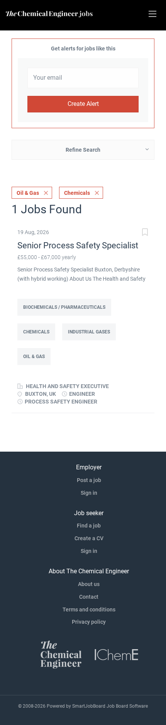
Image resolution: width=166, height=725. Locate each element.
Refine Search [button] (83, 150)
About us (89, 584)
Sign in (89, 493)
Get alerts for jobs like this (83, 48)
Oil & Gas (28, 193)
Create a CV (89, 538)
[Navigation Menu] (152, 13)
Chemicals (77, 193)
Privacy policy (89, 622)
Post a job (89, 480)
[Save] (145, 233)
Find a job (89, 525)
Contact (88, 597)
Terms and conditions (89, 609)
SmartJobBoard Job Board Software (110, 706)
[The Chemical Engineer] (61, 654)
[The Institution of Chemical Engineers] (116, 654)
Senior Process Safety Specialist (77, 245)
